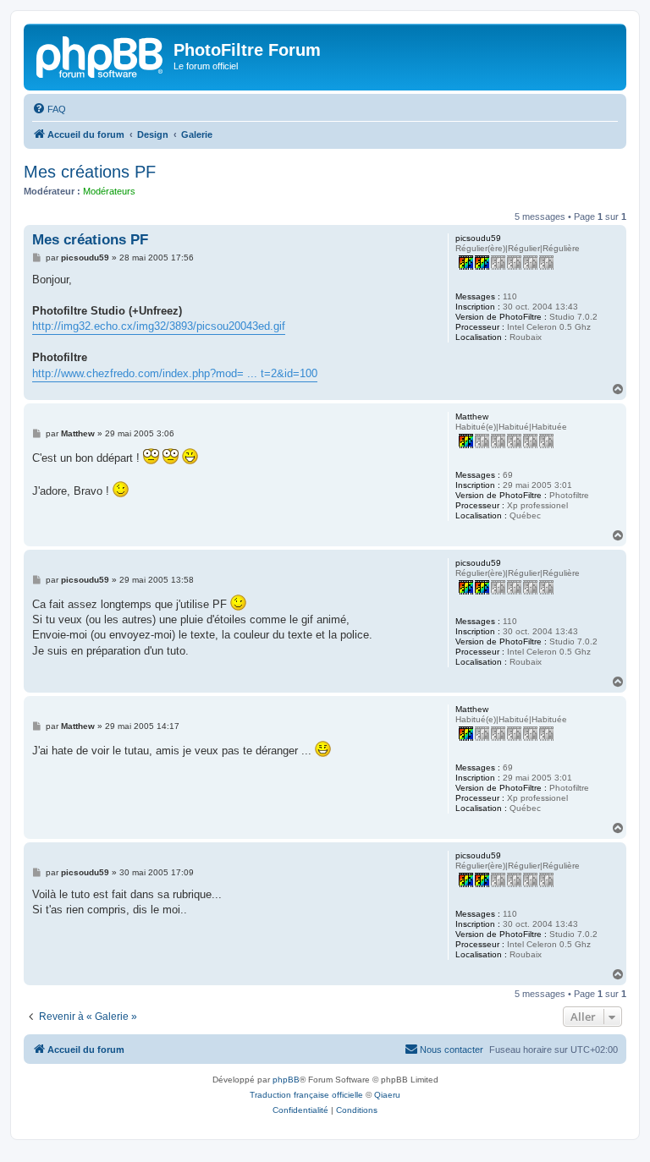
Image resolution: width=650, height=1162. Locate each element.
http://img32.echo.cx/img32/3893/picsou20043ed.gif (158, 326)
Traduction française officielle (306, 1094)
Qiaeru (387, 1094)
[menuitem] (49, 109)
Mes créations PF (90, 171)
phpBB (286, 1079)
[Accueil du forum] (101, 55)
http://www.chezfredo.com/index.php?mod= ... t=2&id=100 (174, 373)
